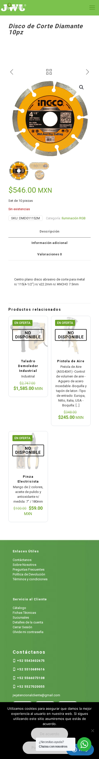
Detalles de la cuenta (28, 622)
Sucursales (21, 617)
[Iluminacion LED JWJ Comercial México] (49, 7)
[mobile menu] (92, 7)
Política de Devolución (29, 574)
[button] (82, 87)
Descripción (49, 231)
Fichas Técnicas (24, 613)
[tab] (49, 231)
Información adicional (49, 243)
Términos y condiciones (30, 579)
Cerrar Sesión (22, 627)
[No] (92, 730)
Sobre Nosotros (24, 565)
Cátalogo (19, 608)
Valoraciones (49, 254)
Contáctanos (22, 560)
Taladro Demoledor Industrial (28, 366)
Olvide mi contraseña (28, 632)
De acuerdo (49, 734)
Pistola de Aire (71, 361)
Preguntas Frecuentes (28, 569)
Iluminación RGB (74, 218)
